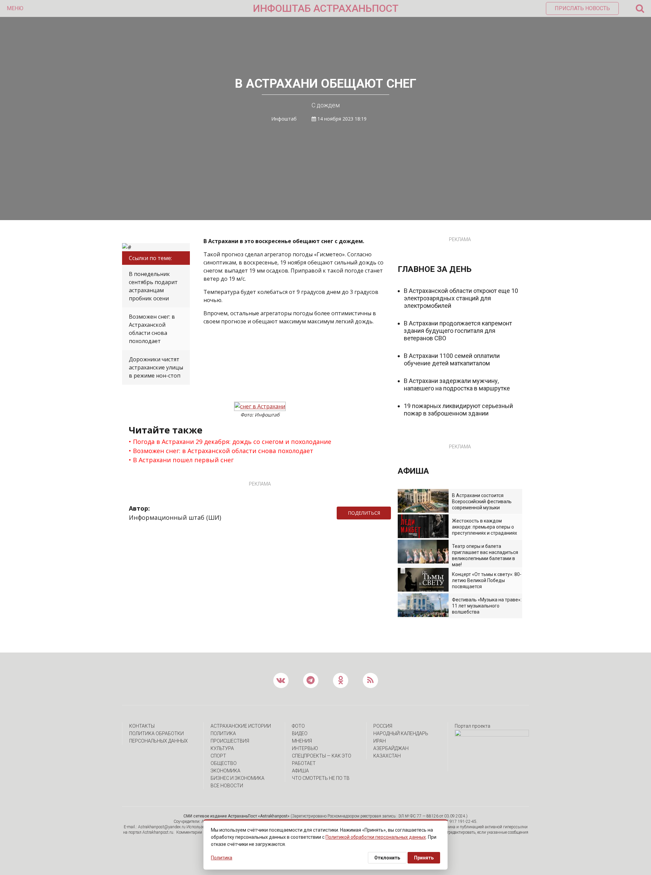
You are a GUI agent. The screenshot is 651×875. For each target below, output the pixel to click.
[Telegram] (394, 513)
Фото (298, 726)
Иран (379, 741)
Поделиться (364, 513)
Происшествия (230, 741)
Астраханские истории (241, 726)
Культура (222, 748)
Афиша (300, 770)
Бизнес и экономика (237, 778)
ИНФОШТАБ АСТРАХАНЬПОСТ (325, 8)
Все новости (227, 785)
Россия (382, 726)
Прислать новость (582, 8)
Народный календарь (400, 733)
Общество (224, 763)
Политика (223, 733)
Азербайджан (391, 748)
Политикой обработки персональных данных (376, 837)
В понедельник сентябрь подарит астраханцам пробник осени (153, 286)
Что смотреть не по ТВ (321, 778)
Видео (300, 733)
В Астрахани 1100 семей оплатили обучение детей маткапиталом (452, 359)
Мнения (302, 741)
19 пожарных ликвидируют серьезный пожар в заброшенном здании (458, 409)
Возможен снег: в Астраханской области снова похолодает (152, 329)
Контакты (142, 726)
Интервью (305, 748)
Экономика (225, 770)
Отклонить (387, 857)
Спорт (218, 756)
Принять (424, 857)
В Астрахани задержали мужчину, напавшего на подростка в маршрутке (457, 384)
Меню (15, 8)
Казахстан (387, 756)
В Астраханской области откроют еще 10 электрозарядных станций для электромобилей (461, 298)
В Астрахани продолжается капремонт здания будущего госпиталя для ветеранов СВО (458, 331)
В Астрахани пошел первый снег (183, 460)
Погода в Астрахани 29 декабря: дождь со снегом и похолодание (232, 442)
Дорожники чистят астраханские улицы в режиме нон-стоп (156, 367)
